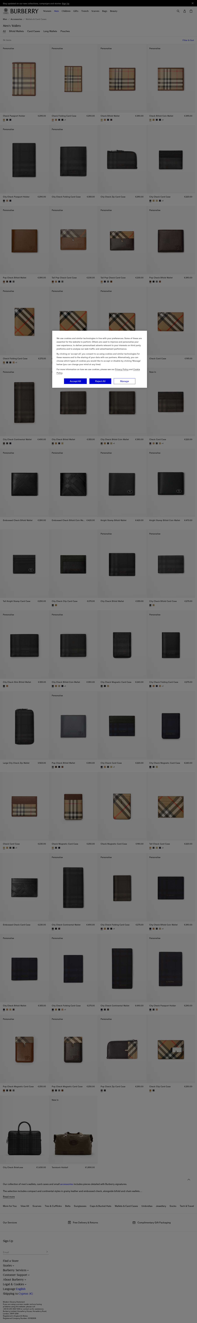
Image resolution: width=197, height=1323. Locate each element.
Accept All (75, 381)
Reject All (100, 381)
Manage (124, 381)
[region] (99, 359)
